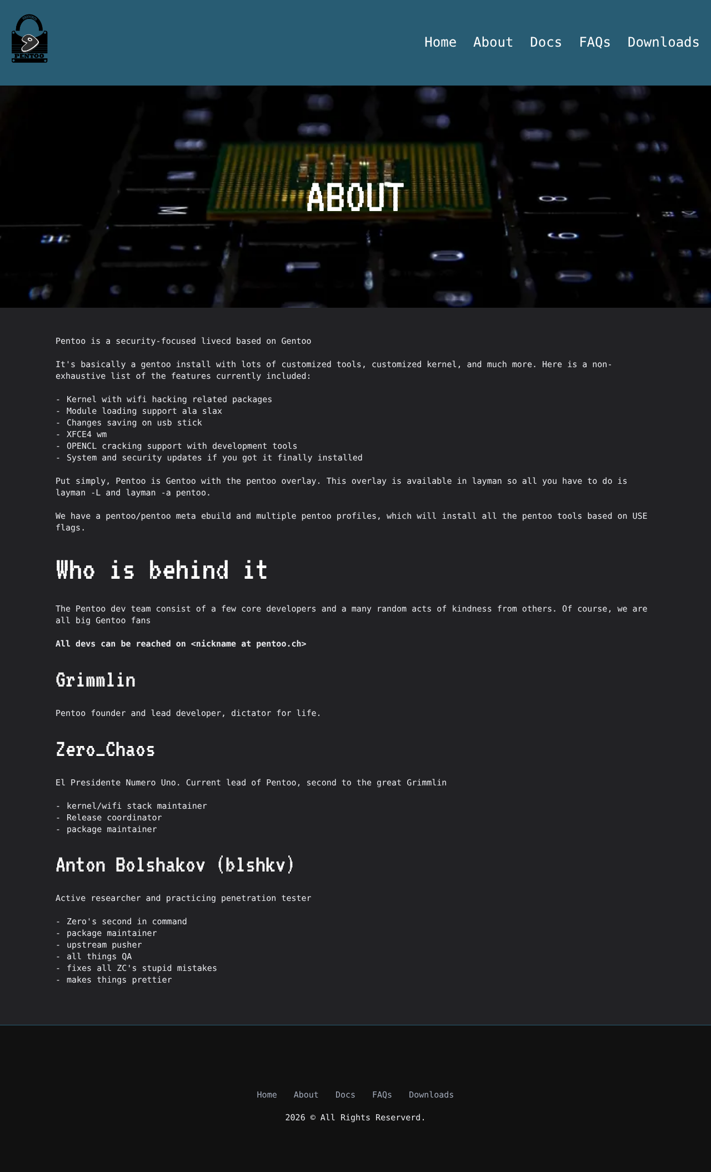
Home (440, 42)
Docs (546, 42)
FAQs (595, 42)
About (493, 42)
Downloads (664, 42)
